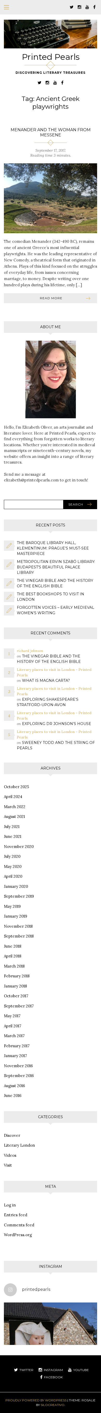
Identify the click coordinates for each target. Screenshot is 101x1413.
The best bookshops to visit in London (50, 597)
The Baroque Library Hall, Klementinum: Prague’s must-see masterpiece (53, 548)
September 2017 (19, 1006)
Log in (10, 1205)
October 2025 (16, 786)
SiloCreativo (52, 1405)
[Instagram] (79, 6)
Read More (51, 298)
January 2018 (15, 986)
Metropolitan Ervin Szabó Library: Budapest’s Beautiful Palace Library (56, 567)
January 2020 (16, 886)
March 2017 (14, 1035)
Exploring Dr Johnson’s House (56, 723)
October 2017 (16, 995)
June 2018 (12, 946)
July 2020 (12, 856)
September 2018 (19, 936)
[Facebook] (94, 6)
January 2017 (15, 1055)
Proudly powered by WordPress (36, 1400)
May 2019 (12, 906)
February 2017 (17, 1045)
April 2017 (12, 1025)
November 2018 (18, 926)
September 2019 (19, 896)
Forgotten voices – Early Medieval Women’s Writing (55, 610)
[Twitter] (71, 6)
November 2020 (19, 846)
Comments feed (19, 1224)
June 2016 (12, 1095)
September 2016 (19, 1075)
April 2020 (13, 876)
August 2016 (14, 1085)
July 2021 (11, 826)
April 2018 (12, 956)
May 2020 (12, 866)
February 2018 (17, 975)
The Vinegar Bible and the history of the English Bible (55, 583)
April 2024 (13, 796)
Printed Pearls (51, 57)
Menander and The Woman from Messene (51, 132)
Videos (10, 1155)
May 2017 (12, 1015)
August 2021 (14, 816)
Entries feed (15, 1214)
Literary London (19, 1145)
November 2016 (18, 1065)
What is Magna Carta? (46, 680)
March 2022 (14, 806)
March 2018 (14, 966)
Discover (12, 1135)
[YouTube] (87, 6)
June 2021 (12, 836)
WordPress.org (18, 1234)
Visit (8, 1165)
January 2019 (15, 916)
